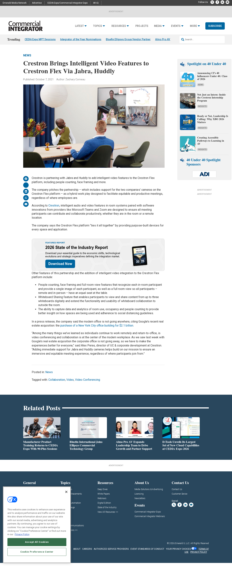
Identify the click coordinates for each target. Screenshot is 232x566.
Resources (118, 26)
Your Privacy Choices (178, 549)
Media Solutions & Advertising (148, 489)
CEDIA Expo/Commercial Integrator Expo (67, 3)
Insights (202, 106)
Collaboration (56, 379)
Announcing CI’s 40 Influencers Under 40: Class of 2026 (212, 76)
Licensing (139, 494)
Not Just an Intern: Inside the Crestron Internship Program (211, 98)
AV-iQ (96, 3)
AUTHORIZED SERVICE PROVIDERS (111, 549)
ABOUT (76, 549)
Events (176, 26)
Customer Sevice (179, 494)
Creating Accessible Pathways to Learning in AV (210, 141)
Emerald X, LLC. (182, 543)
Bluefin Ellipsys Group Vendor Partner (128, 39)
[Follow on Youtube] (227, 2)
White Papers (104, 494)
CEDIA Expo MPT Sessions (40, 39)
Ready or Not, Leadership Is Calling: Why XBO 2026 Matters (212, 119)
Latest (79, 26)
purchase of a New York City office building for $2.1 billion (96, 325)
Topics (97, 26)
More (193, 26)
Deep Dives (103, 489)
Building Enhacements (71, 494)
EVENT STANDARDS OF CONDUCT (147, 549)
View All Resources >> (108, 512)
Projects (141, 26)
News (27, 55)
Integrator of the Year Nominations (80, 39)
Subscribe (215, 25)
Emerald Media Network (14, 3)
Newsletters (139, 498)
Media (158, 26)
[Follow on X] (212, 2)
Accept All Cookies (37, 542)
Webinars (102, 498)
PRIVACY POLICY (198, 552)
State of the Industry (107, 507)
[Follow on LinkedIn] (222, 2)
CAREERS (87, 549)
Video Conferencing (87, 379)
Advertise (37, 3)
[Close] (66, 492)
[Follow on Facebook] (217, 2)
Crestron (53, 205)
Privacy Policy (22, 534)
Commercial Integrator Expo (147, 512)
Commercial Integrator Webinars (149, 516)
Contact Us (177, 489)
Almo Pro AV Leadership (169, 39)
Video (70, 379)
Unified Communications (72, 525)
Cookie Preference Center (36, 551)
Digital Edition (104, 503)
